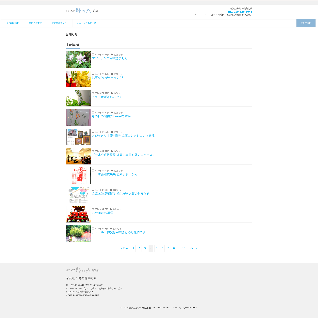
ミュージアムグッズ (86, 23)
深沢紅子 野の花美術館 (140, 307)
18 (183, 248)
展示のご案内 (12, 23)
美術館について (59, 23)
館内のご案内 (35, 23)
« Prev (124, 248)
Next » (193, 248)
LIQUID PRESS (189, 307)
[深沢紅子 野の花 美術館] (82, 10)
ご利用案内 (306, 23)
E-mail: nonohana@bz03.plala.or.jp (82, 295)
